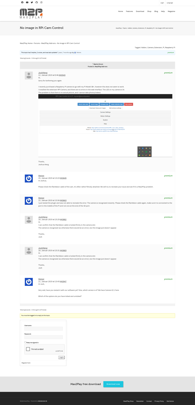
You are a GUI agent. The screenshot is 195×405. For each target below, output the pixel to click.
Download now (113, 384)
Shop (149, 11)
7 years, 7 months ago (64, 53)
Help (163, 11)
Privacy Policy (159, 401)
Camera (150, 47)
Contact (149, 401)
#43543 (62, 75)
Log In (62, 357)
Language (170, 3)
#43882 (63, 219)
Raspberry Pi (170, 47)
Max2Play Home (26, 43)
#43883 (63, 250)
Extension (158, 47)
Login (162, 3)
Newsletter (140, 401)
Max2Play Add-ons (48, 43)
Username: (28, 326)
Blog (156, 11)
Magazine (171, 11)
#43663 (63, 200)
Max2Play (119, 28)
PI (163, 47)
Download (140, 11)
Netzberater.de (42, 401)
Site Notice (170, 401)
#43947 (63, 281)
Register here (26, 363)
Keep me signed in (32, 343)
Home (120, 11)
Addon (144, 47)
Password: (27, 334)
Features (129, 11)
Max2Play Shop (128, 401)
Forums (37, 43)
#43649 (63, 178)
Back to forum (98, 64)
